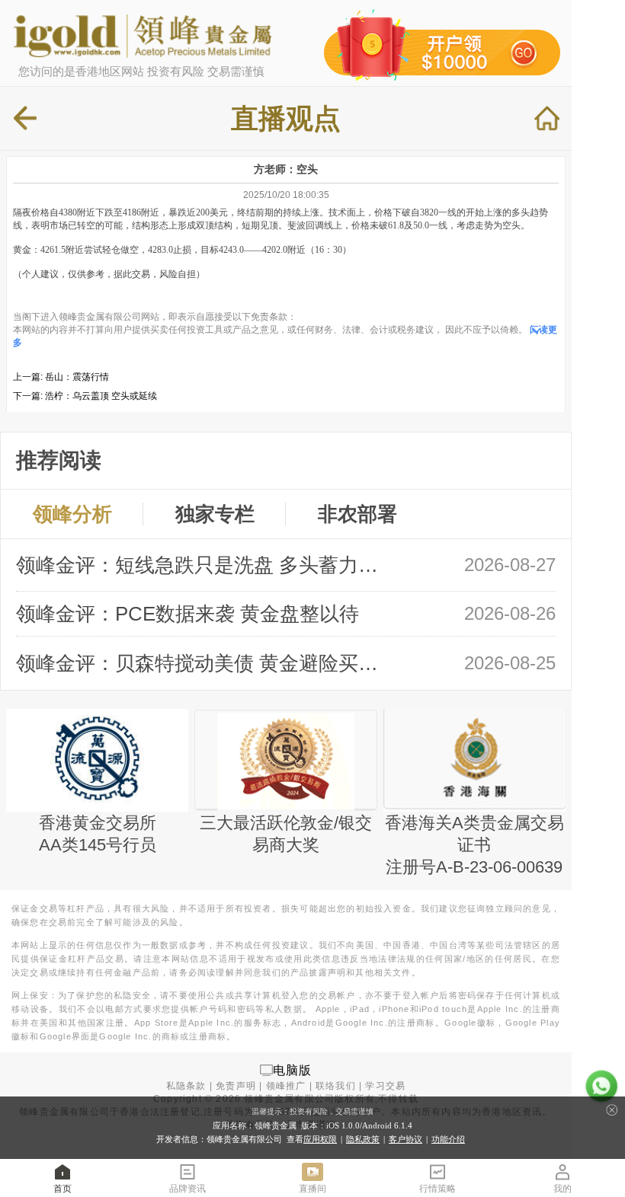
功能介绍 (448, 1139)
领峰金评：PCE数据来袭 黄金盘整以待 (187, 613)
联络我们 (336, 1085)
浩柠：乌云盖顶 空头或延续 (101, 396)
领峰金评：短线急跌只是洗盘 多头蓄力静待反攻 (205, 565)
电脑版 (292, 1069)
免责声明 (236, 1085)
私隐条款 (186, 1085)
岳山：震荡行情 (77, 377)
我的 (562, 1188)
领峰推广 (286, 1085)
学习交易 (385, 1085)
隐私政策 (363, 1139)
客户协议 (405, 1139)
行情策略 (437, 1188)
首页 (62, 1188)
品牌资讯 (187, 1188)
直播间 (312, 1188)
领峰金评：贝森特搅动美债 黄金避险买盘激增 (205, 663)
